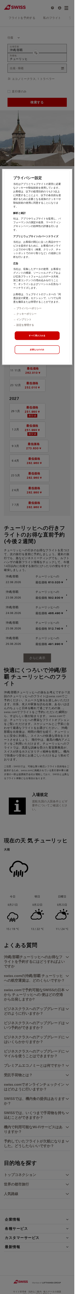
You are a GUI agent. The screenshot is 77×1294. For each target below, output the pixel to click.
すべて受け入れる (37, 335)
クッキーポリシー (26, 313)
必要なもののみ (37, 349)
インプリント (24, 319)
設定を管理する (25, 324)
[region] (37, 266)
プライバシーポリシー (29, 308)
